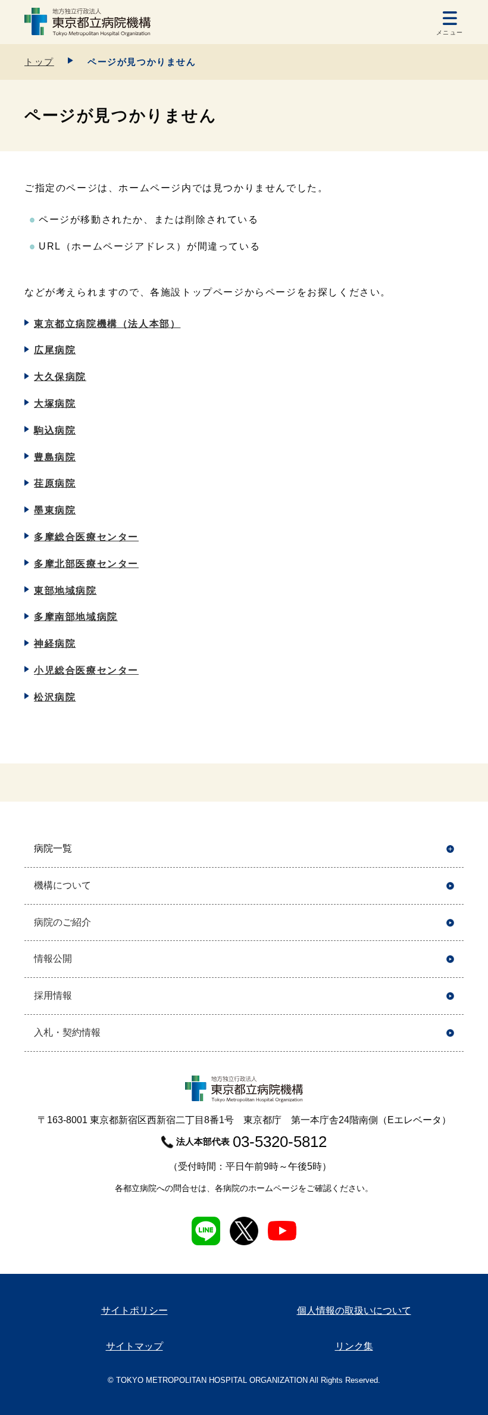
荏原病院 (55, 483)
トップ (39, 62)
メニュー (450, 32)
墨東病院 (55, 510)
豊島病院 (55, 457)
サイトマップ (134, 1346)
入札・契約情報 (67, 1032)
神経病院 (55, 643)
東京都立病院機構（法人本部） (107, 324)
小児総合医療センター (86, 670)
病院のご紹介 (62, 922)
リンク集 (354, 1346)
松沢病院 (55, 697)
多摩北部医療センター (86, 564)
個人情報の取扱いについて (354, 1310)
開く (450, 849)
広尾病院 (55, 350)
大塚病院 (55, 403)
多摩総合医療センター (86, 537)
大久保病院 (60, 377)
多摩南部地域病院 (76, 617)
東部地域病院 (65, 590)
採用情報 (53, 995)
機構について (62, 885)
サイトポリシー (134, 1310)
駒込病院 (55, 430)
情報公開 (53, 958)
